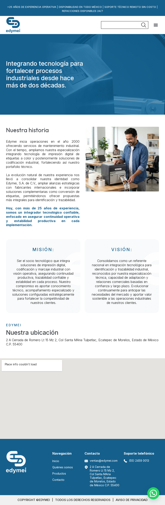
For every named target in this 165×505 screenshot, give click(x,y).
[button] (155, 25)
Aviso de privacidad (131, 500)
